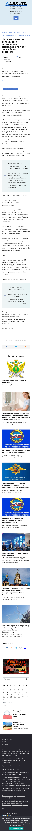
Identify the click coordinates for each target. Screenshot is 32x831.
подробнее (12, 820)
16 (26, 692)
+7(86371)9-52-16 (16, 11)
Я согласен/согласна (16, 828)
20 (15, 694)
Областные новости (11, 89)
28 (19, 697)
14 (18, 692)
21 (18, 694)
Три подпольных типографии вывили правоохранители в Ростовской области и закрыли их (15, 485)
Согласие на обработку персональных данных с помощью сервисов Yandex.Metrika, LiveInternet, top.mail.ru (15, 803)
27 (15, 697)
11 (7, 692)
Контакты (5, 744)
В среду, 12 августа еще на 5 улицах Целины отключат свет (20, 714)
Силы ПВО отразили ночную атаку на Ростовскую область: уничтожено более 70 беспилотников (15, 629)
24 (4, 697)
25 (7, 697)
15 (22, 692)
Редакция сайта (7, 739)
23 (26, 694)
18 (7, 694)
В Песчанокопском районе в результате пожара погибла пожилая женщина (13, 520)
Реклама (5, 742)
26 (11, 697)
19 (11, 694)
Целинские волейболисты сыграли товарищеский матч (20, 725)
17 (3, 694)
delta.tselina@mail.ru (16, 13)
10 (3, 692)
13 (15, 692)
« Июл (5, 705)
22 (23, 694)
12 (11, 692)
